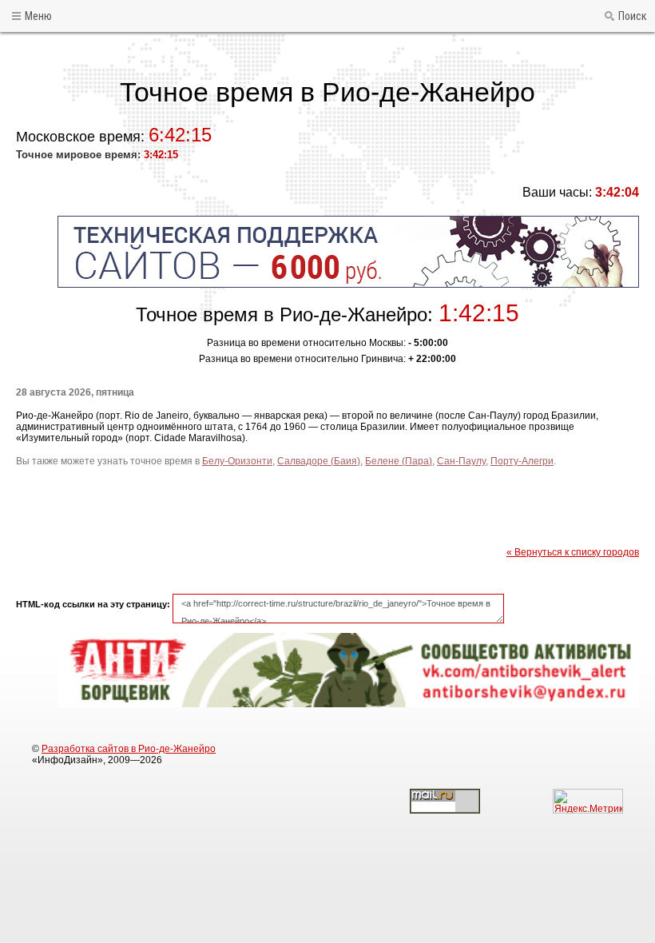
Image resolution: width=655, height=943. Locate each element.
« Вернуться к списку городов (572, 552)
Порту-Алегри (522, 461)
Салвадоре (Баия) (318, 461)
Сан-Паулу (461, 461)
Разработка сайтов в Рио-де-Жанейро (129, 748)
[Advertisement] (327, 507)
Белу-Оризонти (237, 461)
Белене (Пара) (398, 461)
